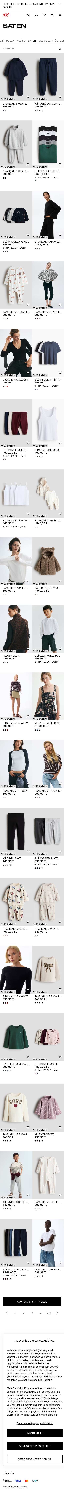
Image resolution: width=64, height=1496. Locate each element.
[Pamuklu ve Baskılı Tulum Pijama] (16, 285)
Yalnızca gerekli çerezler (34, 1446)
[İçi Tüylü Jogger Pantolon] (48, 77)
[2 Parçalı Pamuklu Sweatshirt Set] (48, 215)
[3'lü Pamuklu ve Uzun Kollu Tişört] (16, 215)
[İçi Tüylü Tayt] (16, 832)
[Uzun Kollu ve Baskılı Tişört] (16, 1037)
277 (49, 1312)
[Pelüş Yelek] (16, 629)
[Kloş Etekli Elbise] (48, 696)
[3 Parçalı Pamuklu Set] (48, 493)
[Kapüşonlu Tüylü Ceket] (48, 561)
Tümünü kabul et (34, 1433)
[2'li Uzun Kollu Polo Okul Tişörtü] (48, 629)
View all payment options (15, 1486)
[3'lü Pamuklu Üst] (48, 1037)
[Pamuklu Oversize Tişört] (48, 1243)
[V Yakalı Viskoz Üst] (16, 353)
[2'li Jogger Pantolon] (48, 832)
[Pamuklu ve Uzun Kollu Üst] (48, 285)
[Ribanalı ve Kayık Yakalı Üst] (16, 696)
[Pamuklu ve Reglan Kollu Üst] (16, 764)
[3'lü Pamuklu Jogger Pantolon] (16, 423)
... (40, 1312)
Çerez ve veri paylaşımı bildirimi (35, 1423)
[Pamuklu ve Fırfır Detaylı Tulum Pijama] (48, 1175)
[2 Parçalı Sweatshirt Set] (16, 77)
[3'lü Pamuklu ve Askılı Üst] (16, 493)
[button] (8, 99)
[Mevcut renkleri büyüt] (5, 110)
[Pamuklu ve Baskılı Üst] (48, 970)
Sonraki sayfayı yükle (32, 1301)
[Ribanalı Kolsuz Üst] (48, 423)
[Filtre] (59, 49)
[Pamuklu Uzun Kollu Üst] (16, 561)
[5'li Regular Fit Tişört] (48, 144)
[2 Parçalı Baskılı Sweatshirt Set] (16, 902)
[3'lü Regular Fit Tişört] (48, 353)
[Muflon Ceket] (48, 1108)
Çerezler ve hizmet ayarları (34, 1459)
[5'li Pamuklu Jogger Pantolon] (16, 1243)
